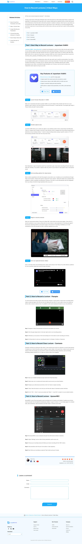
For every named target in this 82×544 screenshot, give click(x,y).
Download (60, 1)
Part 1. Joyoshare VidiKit (32, 32)
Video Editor (54, 528)
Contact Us (68, 530)
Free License (36, 530)
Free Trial (46, 91)
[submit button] (21, 534)
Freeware (46, 1)
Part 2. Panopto (30, 35)
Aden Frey (32, 459)
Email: (28, 483)
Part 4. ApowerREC (31, 39)
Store (68, 1)
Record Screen (37, 515)
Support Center (36, 524)
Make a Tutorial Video (15, 26)
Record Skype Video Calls (15, 37)
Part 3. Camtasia (30, 37)
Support (53, 1)
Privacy (67, 528)
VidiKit (53, 524)
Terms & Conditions (69, 526)
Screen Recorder (55, 526)
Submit (49, 504)
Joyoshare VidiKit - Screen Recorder (33, 49)
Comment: (26, 487)
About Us (67, 524)
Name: (27, 480)
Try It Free (45, 291)
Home (27, 515)
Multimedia (37, 1)
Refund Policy (36, 528)
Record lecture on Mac (46, 77)
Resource (31, 515)
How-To (35, 526)
